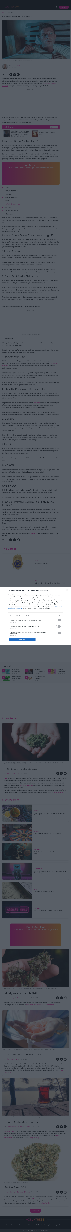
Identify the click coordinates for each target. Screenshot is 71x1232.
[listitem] (35, 616)
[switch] (58, 620)
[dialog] (35, 616)
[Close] (67, 590)
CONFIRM (22, 639)
